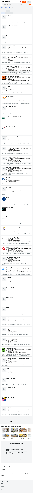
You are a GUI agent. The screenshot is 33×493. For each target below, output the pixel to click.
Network (11, 1)
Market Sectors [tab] (9, 469)
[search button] (30, 4)
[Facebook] (2, 481)
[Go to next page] (21, 421)
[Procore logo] (5, 1)
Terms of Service (2, 486)
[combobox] (24, 4)
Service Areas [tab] (20, 469)
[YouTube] (7, 481)
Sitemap (1, 489)
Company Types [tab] (3, 469)
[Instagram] (5, 481)
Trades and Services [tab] (14, 469)
